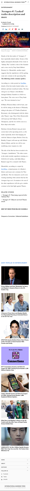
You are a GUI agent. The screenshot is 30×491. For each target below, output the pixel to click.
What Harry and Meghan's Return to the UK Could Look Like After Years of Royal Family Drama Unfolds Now (14, 422)
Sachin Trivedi (7, 22)
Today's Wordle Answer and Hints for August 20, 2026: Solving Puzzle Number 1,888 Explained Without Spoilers (14, 395)
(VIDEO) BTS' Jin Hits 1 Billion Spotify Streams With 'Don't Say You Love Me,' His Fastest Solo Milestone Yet (15, 449)
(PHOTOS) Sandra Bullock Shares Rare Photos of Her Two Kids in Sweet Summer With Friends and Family (15, 341)
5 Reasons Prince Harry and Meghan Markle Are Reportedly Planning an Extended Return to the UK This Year (14, 314)
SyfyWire (4, 169)
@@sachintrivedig (8, 24)
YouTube (23, 83)
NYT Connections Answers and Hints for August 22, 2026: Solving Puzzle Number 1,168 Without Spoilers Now (14, 368)
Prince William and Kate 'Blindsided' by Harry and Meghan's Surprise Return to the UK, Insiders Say (14, 288)
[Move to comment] (22, 29)
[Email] (19, 29)
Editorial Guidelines (22, 216)
